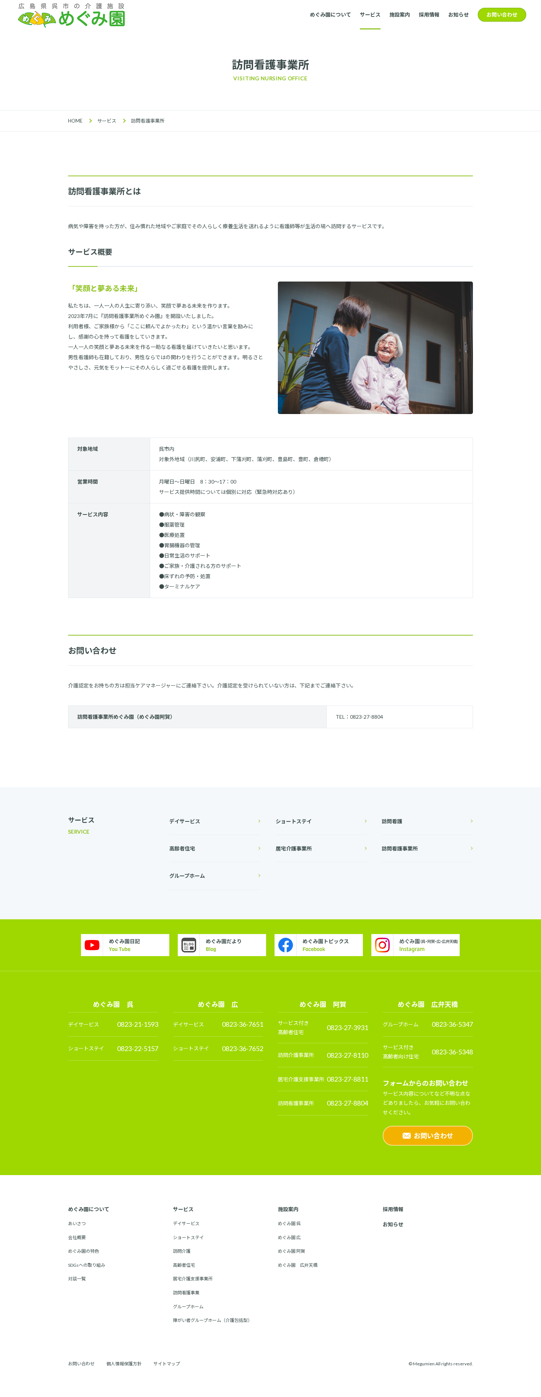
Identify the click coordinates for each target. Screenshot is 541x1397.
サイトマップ (166, 1363)
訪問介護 (182, 1251)
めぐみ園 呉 (289, 1223)
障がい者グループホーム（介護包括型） (212, 1320)
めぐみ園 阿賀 (291, 1251)
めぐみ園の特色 (83, 1251)
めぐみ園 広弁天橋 (298, 1265)
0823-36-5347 (452, 1024)
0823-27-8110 (347, 1055)
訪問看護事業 (186, 1292)
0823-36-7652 (242, 1048)
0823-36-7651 (242, 1024)
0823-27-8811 (347, 1079)
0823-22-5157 (137, 1048)
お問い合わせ (502, 14)
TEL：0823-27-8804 (359, 717)
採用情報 (429, 14)
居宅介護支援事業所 (193, 1278)
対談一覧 (77, 1278)
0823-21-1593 (137, 1024)
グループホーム (187, 876)
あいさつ (77, 1223)
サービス (370, 14)
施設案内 (399, 14)
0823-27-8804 (347, 1103)
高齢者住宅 (182, 848)
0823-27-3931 (347, 1027)
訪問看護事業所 (400, 848)
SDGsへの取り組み (86, 1265)
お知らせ (458, 14)
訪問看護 (392, 821)
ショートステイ (294, 821)
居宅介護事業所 (294, 848)
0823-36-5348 (452, 1052)
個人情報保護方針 (124, 1363)
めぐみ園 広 (289, 1237)
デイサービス (184, 821)
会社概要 (77, 1237)
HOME (75, 121)
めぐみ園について (330, 14)
